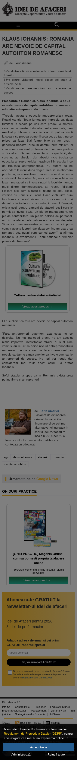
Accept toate (38, 747)
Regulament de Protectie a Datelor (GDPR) (33, 733)
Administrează (21, 754)
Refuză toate (56, 754)
